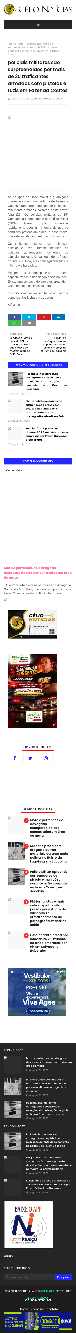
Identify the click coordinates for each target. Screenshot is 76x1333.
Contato (52, 1309)
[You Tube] (61, 758)
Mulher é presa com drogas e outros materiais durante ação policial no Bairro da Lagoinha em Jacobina (49, 853)
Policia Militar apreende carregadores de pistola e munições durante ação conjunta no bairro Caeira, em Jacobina (46, 381)
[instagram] (46, 758)
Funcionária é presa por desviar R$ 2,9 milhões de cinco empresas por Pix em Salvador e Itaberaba (47, 434)
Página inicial (16, 43)
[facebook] (14, 758)
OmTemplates (46, 1291)
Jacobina (37, 1309)
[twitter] (30, 758)
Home (24, 1309)
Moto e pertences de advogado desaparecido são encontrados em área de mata (38, 573)
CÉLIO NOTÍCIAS (20, 98)
